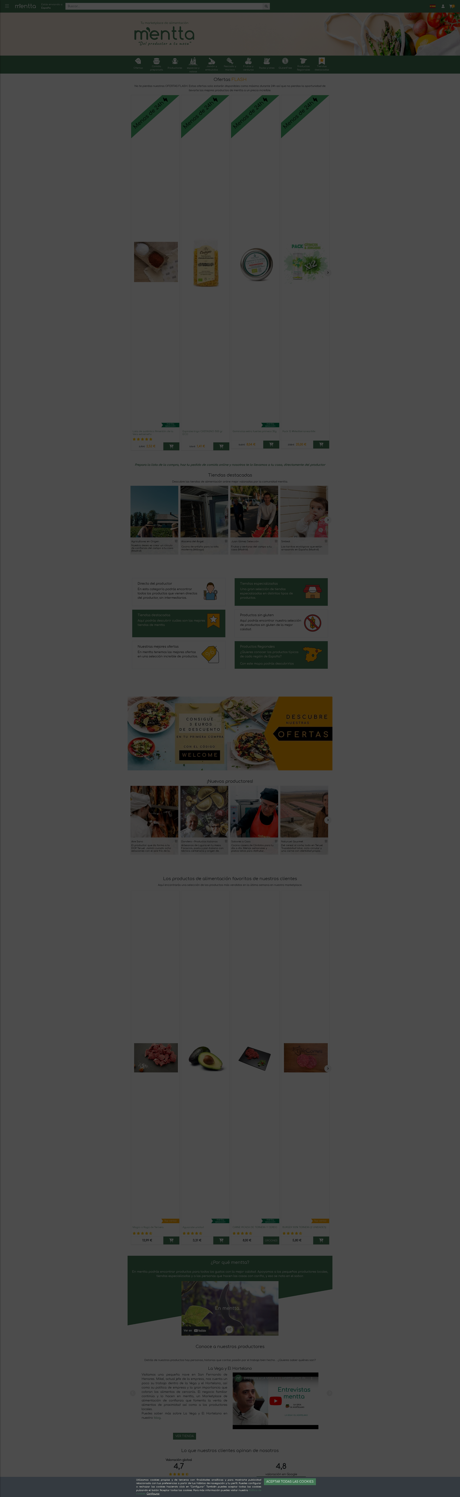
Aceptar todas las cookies (290, 1481)
